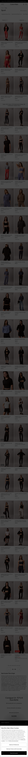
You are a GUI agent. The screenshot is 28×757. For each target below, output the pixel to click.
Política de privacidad (13, 740)
